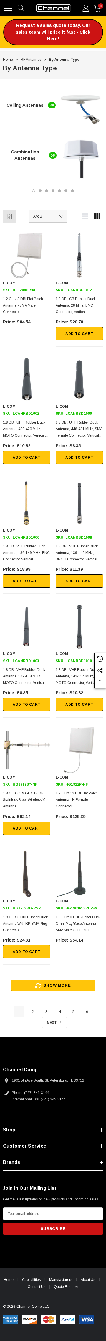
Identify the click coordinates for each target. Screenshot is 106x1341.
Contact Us (36, 1287)
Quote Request (66, 1287)
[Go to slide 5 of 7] (59, 190)
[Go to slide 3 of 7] (46, 190)
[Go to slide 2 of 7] (40, 190)
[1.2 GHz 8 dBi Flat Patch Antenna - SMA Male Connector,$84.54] (26, 255)
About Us (88, 1280)
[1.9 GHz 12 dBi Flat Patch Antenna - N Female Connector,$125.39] (79, 750)
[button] (53, 32)
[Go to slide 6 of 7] (65, 190)
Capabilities (31, 1280)
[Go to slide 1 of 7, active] (33, 190)
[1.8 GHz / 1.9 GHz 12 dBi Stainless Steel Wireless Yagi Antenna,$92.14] (26, 750)
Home (9, 1280)
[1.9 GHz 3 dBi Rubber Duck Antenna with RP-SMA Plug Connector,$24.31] (26, 874)
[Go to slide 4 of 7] (53, 190)
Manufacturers (60, 1280)
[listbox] (48, 216)
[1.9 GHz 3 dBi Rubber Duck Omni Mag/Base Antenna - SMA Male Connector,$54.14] (79, 874)
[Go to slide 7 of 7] (72, 190)
